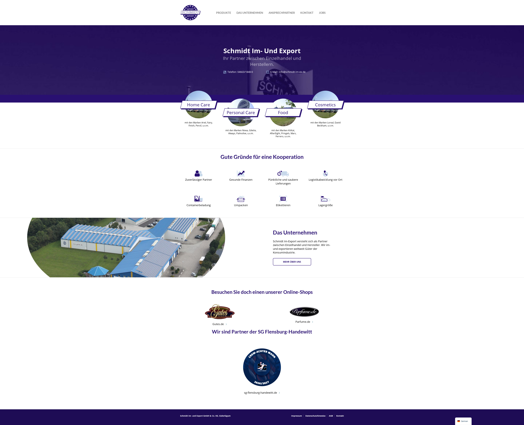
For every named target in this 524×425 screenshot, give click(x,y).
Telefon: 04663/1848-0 (240, 71)
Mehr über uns (292, 261)
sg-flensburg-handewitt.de (261, 392)
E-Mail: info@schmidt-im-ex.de (287, 71)
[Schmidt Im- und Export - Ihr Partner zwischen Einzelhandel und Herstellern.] (190, 18)
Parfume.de (303, 322)
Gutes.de (218, 324)
